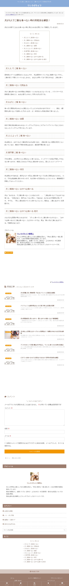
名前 (7, 428)
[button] (64, 530)
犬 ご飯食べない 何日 (30, 54)
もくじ (32, 34)
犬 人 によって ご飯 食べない (32, 48)
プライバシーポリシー (57, 578)
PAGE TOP (35, 571)
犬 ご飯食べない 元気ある (31, 40)
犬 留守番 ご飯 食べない (31, 51)
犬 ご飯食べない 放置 (30, 45)
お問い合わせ (17, 580)
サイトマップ (51, 580)
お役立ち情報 (9, 252)
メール (8, 436)
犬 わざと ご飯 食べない (31, 43)
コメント (9, 408)
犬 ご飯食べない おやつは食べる (33, 56)
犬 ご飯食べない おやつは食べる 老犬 (35, 59)
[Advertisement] (34, 267)
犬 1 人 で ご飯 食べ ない (31, 37)
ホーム (12, 578)
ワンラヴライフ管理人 (25, 234)
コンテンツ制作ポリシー (11, 14)
